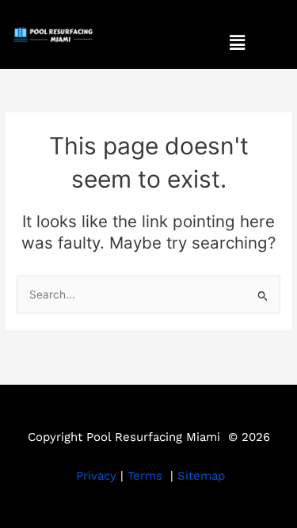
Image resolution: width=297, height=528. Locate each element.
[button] (236, 42)
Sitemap (201, 476)
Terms (145, 476)
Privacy (96, 476)
